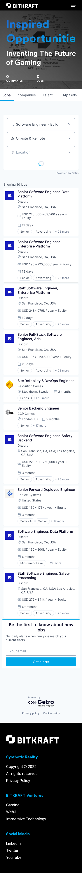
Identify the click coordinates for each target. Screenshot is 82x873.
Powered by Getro (67, 173)
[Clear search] (69, 124)
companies (27, 95)
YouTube (13, 857)
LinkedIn (13, 843)
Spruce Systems (29, 495)
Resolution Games (30, 386)
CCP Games (26, 413)
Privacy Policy (18, 780)
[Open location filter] (69, 152)
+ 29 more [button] (54, 563)
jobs (7, 95)
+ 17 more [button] (39, 425)
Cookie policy (51, 713)
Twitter (12, 850)
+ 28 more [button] (62, 231)
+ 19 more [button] (42, 398)
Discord (22, 201)
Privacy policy (31, 713)
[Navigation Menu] (73, 5)
